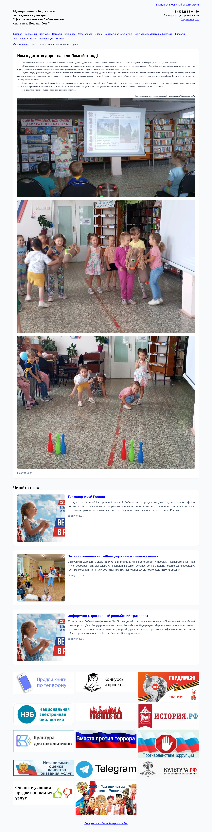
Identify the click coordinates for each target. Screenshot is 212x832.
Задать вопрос (190, 19)
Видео (98, 34)
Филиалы (180, 34)
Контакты (44, 34)
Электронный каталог (25, 38)
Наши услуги (46, 38)
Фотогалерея (85, 34)
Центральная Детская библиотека (153, 34)
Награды (57, 34)
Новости (60, 38)
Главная (17, 34)
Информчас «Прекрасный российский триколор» (108, 616)
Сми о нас (69, 34)
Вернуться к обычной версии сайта (177, 4)
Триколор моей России (86, 496)
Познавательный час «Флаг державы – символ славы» (113, 556)
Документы (31, 34)
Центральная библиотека (118, 34)
